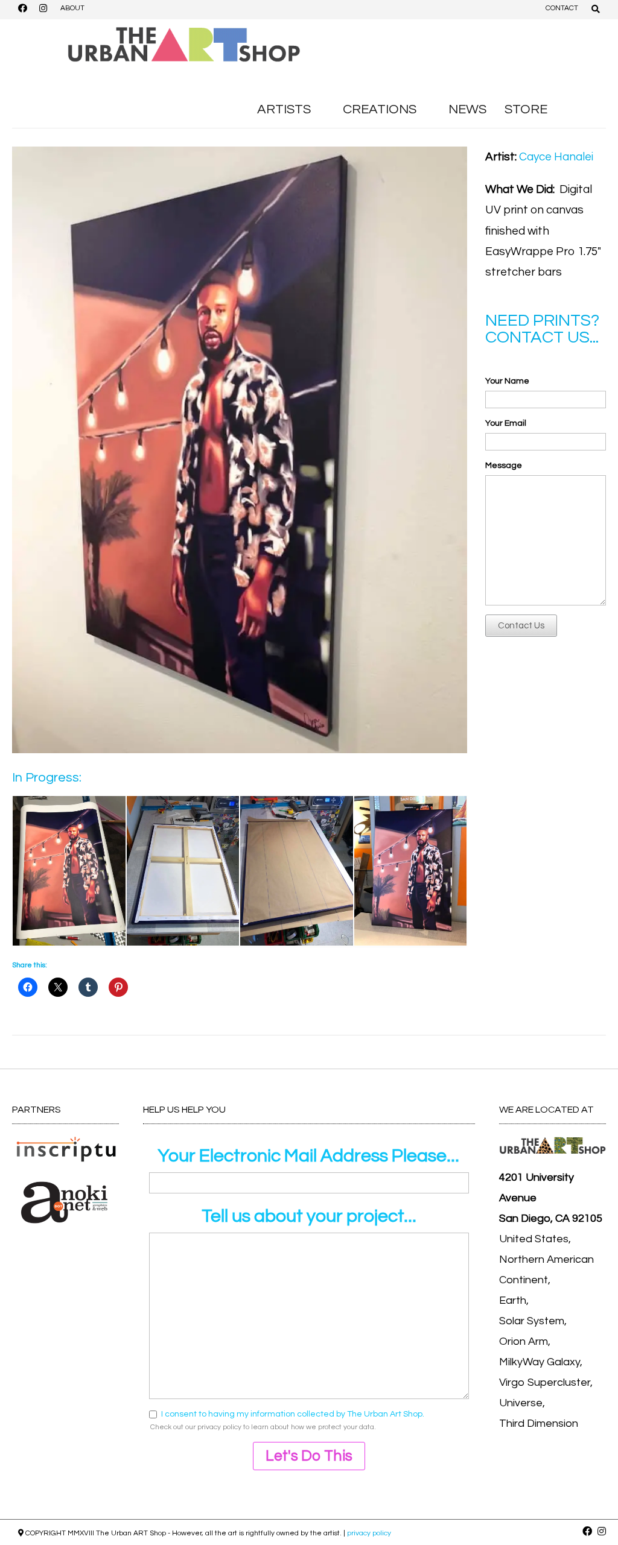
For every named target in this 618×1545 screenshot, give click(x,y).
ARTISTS (284, 109)
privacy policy (219, 1427)
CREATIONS (379, 109)
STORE (526, 109)
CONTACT (562, 8)
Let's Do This (309, 1456)
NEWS (467, 109)
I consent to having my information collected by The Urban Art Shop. (292, 1414)
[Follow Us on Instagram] (43, 9)
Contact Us (521, 625)
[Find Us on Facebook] (22, 9)
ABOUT (72, 8)
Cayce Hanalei (556, 157)
